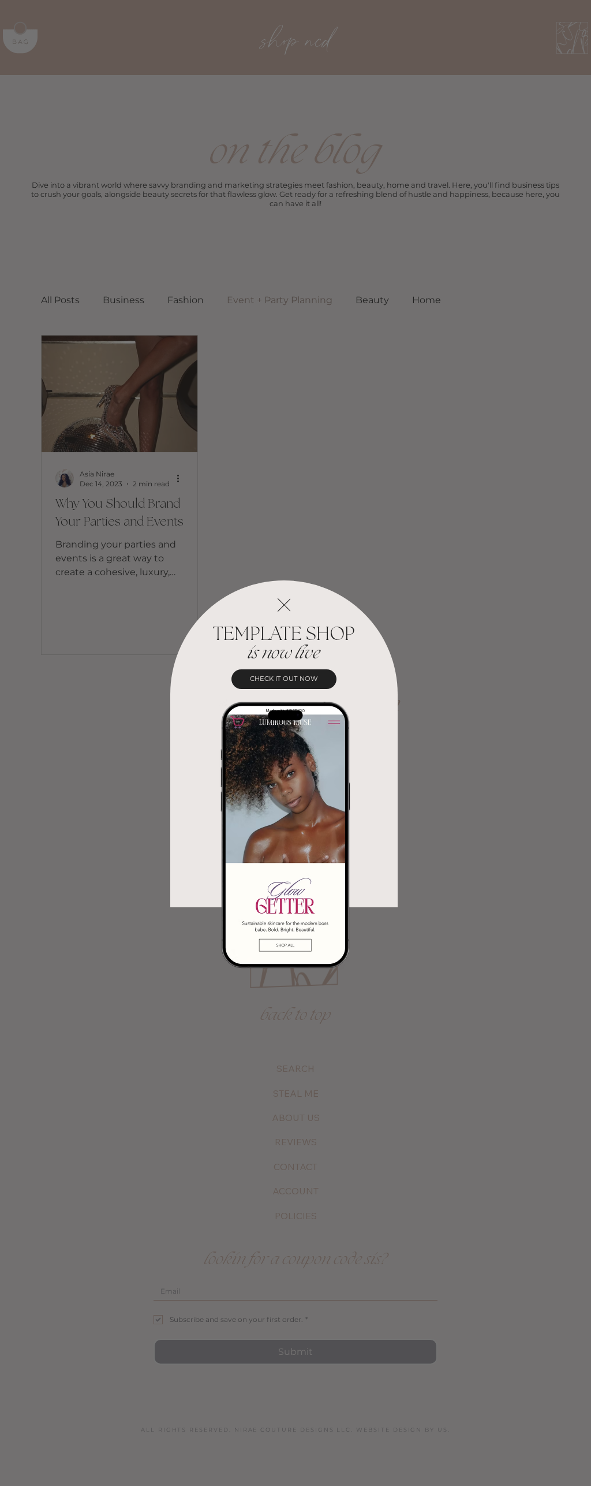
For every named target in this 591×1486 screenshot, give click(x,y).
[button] (284, 605)
